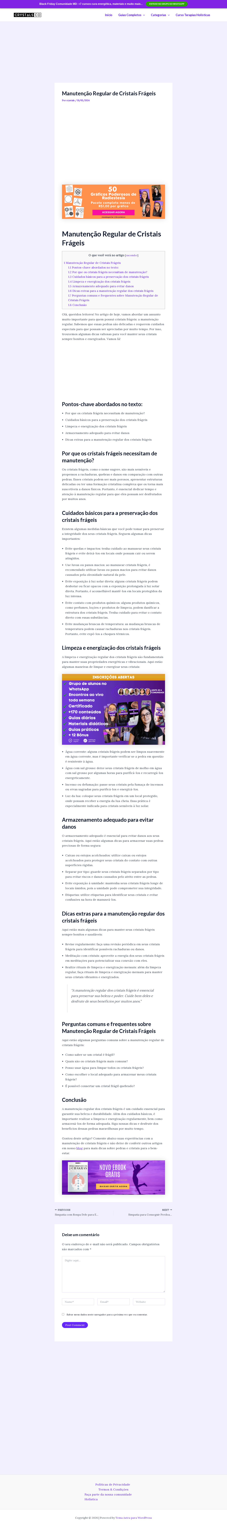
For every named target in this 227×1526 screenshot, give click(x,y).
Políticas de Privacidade (112, 1484)
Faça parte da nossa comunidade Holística (108, 1497)
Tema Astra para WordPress (133, 1517)
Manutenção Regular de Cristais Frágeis (92, 263)
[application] (143, 15)
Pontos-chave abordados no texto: (93, 267)
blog (79, 1148)
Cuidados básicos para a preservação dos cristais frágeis (108, 277)
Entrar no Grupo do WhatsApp (166, 4)
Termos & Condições (113, 1489)
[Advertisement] (113, 58)
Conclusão (77, 305)
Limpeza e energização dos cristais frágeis (99, 281)
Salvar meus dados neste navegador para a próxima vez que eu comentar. (107, 1314)
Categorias (158, 15)
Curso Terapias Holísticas (193, 15)
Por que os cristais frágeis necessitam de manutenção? (107, 272)
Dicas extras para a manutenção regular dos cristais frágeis (110, 291)
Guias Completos (129, 15)
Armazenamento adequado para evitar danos (101, 286)
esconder (131, 255)
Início (108, 15)
